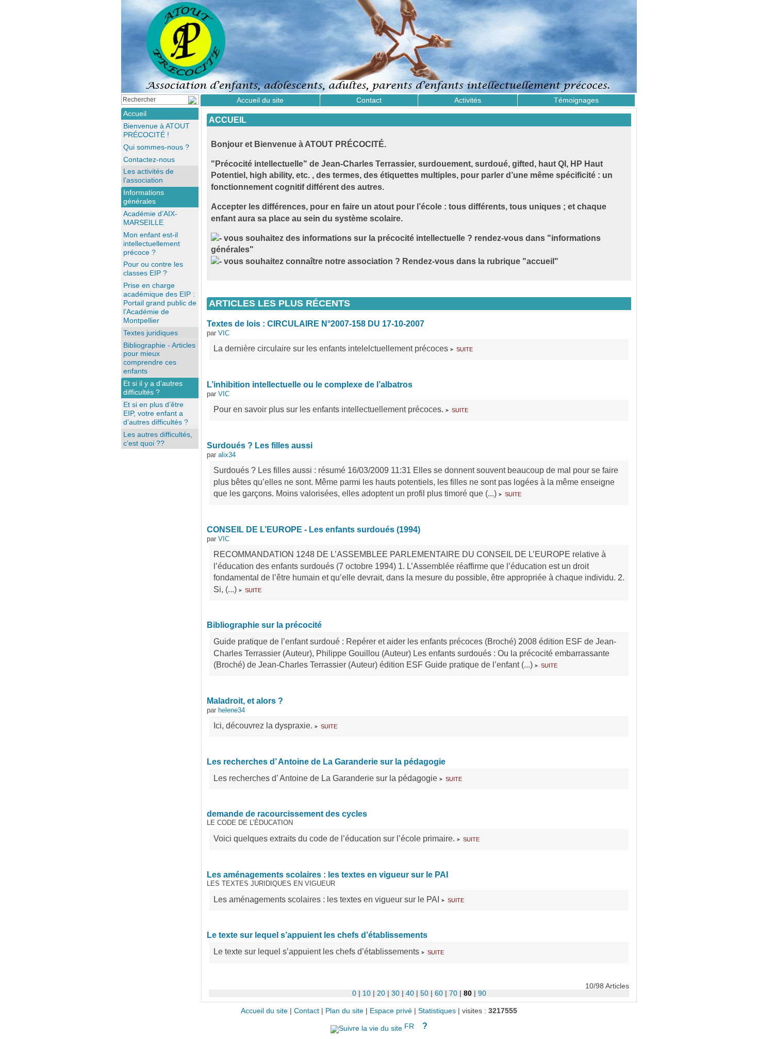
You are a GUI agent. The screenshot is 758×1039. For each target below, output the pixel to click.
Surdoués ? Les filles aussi (259, 445)
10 (366, 993)
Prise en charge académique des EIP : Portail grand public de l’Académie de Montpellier (159, 302)
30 (395, 993)
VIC (223, 333)
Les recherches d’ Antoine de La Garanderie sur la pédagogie (326, 761)
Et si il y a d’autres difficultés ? (153, 387)
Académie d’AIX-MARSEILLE (150, 217)
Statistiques (437, 1011)
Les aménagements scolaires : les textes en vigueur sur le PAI (327, 874)
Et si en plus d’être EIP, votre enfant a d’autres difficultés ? (155, 413)
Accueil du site (260, 100)
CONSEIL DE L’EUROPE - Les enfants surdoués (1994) (313, 529)
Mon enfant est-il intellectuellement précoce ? (151, 243)
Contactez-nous (149, 159)
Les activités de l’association (148, 175)
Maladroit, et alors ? (245, 700)
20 (381, 993)
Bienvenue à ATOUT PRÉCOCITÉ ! (156, 130)
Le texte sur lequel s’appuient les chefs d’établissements (317, 935)
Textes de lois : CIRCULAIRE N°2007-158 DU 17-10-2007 (315, 323)
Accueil (227, 120)
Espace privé (391, 1011)
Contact (369, 100)
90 (482, 993)
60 (439, 993)
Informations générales (143, 196)
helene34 (231, 710)
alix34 (227, 455)
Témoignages (576, 100)
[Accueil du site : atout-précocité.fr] (379, 46)
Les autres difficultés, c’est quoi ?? (157, 438)
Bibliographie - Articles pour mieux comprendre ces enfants (159, 358)
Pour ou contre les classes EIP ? (153, 268)
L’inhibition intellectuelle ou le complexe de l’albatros (310, 384)
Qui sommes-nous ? (156, 147)
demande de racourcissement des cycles (287, 813)
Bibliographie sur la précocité (264, 625)
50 (424, 993)
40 (410, 993)
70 (453, 993)
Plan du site (344, 1011)
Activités (467, 100)
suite (464, 348)
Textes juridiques (150, 333)
